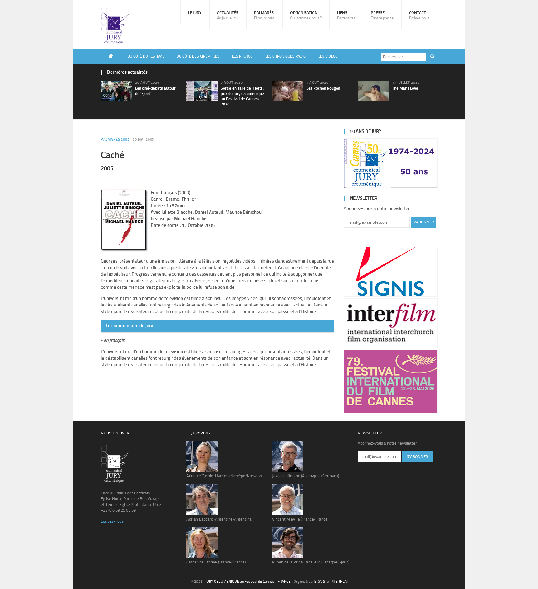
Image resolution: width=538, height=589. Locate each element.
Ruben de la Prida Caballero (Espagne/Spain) (310, 562)
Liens (346, 15)
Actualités (227, 15)
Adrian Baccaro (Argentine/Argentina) (219, 519)
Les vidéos (328, 56)
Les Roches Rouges (323, 88)
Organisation (306, 15)
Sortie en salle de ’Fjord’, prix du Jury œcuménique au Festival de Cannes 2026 (242, 96)
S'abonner (423, 222)
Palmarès (264, 15)
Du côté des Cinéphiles (198, 56)
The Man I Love (405, 88)
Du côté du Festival (145, 56)
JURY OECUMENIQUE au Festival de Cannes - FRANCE (248, 581)
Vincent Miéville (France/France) (300, 519)
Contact (419, 15)
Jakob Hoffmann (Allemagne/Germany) (305, 476)
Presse (382, 15)
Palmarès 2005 (115, 140)
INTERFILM (339, 581)
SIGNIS (319, 581)
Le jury (194, 12)
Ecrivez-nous (112, 521)
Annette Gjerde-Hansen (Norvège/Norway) (224, 476)
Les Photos (242, 56)
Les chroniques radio (285, 56)
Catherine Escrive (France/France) (216, 562)
